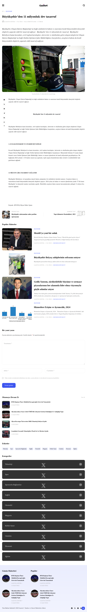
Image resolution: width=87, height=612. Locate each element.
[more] (4, 126)
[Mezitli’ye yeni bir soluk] (17, 239)
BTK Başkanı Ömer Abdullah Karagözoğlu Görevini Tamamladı (30, 402)
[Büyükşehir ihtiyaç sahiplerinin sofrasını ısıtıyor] (17, 263)
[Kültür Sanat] (43, 525)
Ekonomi (9, 11)
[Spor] (43, 474)
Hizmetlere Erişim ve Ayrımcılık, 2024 (52, 307)
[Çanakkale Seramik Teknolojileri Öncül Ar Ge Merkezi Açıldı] (6, 434)
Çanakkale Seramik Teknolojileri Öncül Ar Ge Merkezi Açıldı (29, 431)
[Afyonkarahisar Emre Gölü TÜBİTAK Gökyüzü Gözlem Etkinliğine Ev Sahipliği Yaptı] (6, 414)
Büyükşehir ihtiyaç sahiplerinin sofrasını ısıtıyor (57, 257)
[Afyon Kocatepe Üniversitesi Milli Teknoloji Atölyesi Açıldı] (6, 424)
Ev (3, 11)
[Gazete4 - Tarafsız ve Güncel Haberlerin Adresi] (43, 5)
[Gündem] (43, 536)
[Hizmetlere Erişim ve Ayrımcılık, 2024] (17, 313)
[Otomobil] (43, 505)
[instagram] (78, 608)
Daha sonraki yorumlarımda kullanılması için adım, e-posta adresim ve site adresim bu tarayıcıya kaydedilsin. (32, 378)
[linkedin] (4, 117)
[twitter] (4, 104)
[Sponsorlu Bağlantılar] (43, 484)
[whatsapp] (4, 122)
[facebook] (4, 99)
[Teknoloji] (43, 464)
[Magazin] (43, 515)
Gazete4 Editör (10, 21)
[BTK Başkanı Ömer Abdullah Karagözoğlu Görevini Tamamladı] (6, 405)
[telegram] (4, 113)
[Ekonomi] (43, 546)
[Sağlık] (43, 495)
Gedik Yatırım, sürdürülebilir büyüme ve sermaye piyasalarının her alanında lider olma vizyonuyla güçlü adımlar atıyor (58, 285)
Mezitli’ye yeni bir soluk (45, 233)
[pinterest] (4, 108)
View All (83, 397)
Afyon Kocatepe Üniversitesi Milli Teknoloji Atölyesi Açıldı (29, 421)
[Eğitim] (43, 556)
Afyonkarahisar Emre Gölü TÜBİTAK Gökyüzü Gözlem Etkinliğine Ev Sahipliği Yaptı (37, 411)
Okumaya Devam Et (59, 243)
